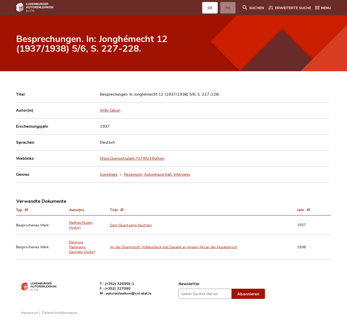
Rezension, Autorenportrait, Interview (157, 174)
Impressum (29, 312)
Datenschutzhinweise (59, 312)
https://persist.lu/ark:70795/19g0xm (132, 158)
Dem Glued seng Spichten (131, 225)
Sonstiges (109, 174)
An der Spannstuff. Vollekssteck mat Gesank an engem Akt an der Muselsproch (173, 246)
